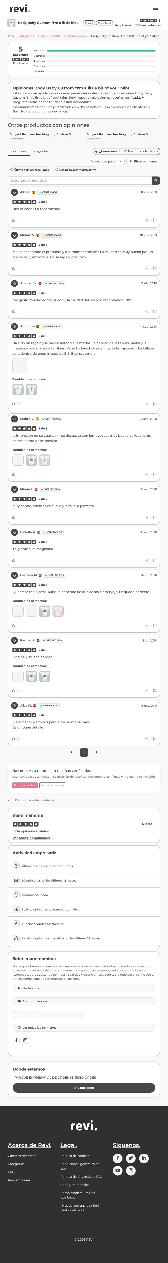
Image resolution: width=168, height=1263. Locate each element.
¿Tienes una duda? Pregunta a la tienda (128, 151)
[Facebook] (16, 1040)
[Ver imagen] (19, 365)
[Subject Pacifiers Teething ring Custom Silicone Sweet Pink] (18, 676)
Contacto (105, 22)
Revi (11, 36)
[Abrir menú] (155, 8)
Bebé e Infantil (49, 36)
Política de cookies (74, 1156)
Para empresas (19, 1180)
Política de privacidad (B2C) (81, 1177)
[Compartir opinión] (147, 220)
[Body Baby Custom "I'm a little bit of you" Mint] (18, 389)
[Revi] (20, 8)
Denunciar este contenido (35, 800)
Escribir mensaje (35, 1001)
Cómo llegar (85, 1087)
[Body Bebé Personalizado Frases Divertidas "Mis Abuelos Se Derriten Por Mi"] (31, 389)
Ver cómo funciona (52, 785)
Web (90, 22)
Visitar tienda (30, 1014)
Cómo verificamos (22, 1156)
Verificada (50, 192)
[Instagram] (25, 1040)
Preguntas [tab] (41, 151)
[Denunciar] (154, 220)
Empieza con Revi (25, 785)
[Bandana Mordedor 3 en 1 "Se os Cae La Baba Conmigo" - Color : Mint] (31, 611)
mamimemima (75, 36)
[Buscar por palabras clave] (156, 180)
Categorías (26, 36)
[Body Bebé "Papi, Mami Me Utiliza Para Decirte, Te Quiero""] (44, 460)
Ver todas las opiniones (31, 838)
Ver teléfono (31, 988)
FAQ (11, 1172)
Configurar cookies (74, 1185)
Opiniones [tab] (18, 151)
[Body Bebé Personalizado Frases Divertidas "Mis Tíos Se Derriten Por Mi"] (58, 611)
